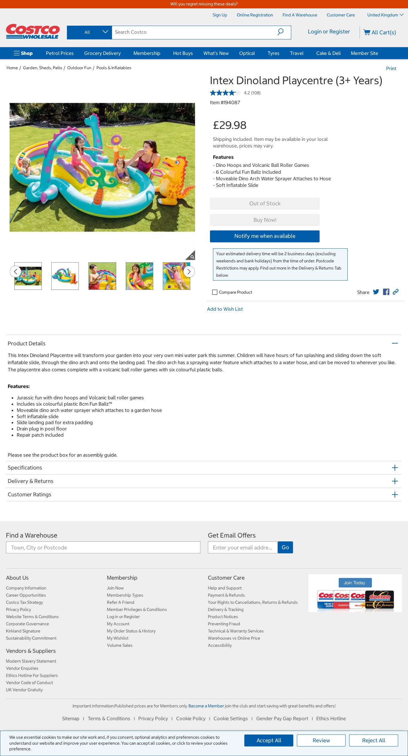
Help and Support (225, 588)
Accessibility (220, 645)
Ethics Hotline (331, 718)
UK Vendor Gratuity (24, 689)
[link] (376, 292)
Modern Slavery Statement (31, 661)
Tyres (274, 53)
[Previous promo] (15, 271)
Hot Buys (183, 53)
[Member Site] (379, 53)
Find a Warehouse (31, 535)
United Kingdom (382, 15)
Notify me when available (264, 236)
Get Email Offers (232, 535)
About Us (17, 577)
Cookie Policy (190, 718)
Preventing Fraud (224, 623)
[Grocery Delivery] (122, 53)
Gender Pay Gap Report (282, 718)
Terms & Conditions (109, 718)
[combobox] (89, 32)
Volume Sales (120, 645)
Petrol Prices (60, 53)
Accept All (269, 740)
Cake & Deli (328, 53)
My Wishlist (117, 638)
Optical (247, 53)
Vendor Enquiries (22, 668)
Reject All (373, 740)
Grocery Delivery (102, 53)
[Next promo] (189, 271)
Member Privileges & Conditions (137, 609)
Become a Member (206, 706)
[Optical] (256, 53)
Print (391, 68)
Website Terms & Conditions (32, 616)
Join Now (115, 588)
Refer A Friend (120, 602)
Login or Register (329, 31)
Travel (296, 53)
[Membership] (161, 53)
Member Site (364, 53)
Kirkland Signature (23, 631)
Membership (147, 53)
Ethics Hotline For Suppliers (32, 675)
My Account (118, 623)
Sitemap (70, 718)
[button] (284, 32)
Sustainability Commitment (31, 638)
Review (321, 740)
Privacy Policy (18, 609)
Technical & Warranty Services (236, 631)
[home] (33, 31)
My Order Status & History (131, 631)
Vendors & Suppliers (31, 650)
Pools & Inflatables (113, 67)
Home (12, 67)
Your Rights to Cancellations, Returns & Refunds (253, 602)
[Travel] (304, 53)
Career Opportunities (26, 595)
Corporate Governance (27, 623)
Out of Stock (264, 203)
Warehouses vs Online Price (234, 638)
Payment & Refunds (226, 595)
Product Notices (223, 616)
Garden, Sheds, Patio (42, 67)
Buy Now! (265, 219)
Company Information (26, 588)
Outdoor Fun (79, 67)
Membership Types (125, 595)
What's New (216, 53)
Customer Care (226, 577)
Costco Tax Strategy (24, 602)
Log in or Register (123, 616)
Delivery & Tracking (225, 609)
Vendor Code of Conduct (29, 682)
